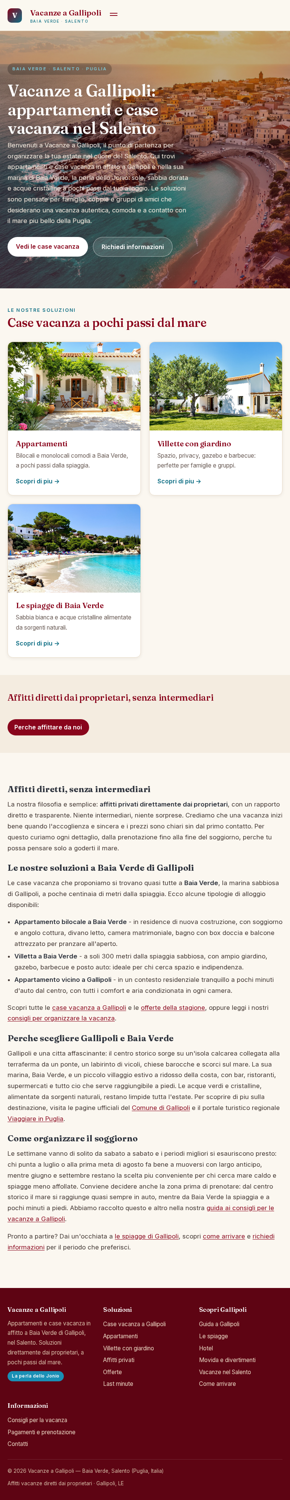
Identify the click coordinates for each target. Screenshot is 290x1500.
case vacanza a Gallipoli (89, 1007)
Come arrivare (217, 1383)
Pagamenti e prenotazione (42, 1432)
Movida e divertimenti (227, 1360)
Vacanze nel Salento (225, 1372)
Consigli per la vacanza (37, 1420)
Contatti (18, 1443)
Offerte (112, 1372)
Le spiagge (213, 1336)
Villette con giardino (128, 1348)
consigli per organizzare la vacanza (61, 1018)
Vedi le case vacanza (47, 246)
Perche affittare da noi (48, 727)
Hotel (206, 1348)
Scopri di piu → (38, 481)
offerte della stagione (173, 1007)
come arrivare (224, 1236)
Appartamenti (120, 1336)
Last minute (118, 1383)
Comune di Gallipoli (161, 1107)
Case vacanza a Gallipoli (134, 1324)
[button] (113, 15)
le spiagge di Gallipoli (147, 1236)
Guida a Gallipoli (219, 1324)
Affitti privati (118, 1360)
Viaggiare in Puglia (35, 1118)
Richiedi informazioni (133, 247)
